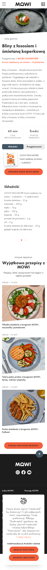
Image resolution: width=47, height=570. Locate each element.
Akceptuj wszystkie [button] (24, 557)
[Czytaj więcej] (43, 4)
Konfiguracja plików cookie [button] (23, 544)
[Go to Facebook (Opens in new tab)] (23, 472)
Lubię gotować (10, 38)
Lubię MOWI (8, 490)
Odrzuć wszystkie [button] (24, 550)
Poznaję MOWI (32, 490)
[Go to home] (23, 4)
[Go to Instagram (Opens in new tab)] (18, 472)
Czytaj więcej (23, 537)
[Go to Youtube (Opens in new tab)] (29, 472)
